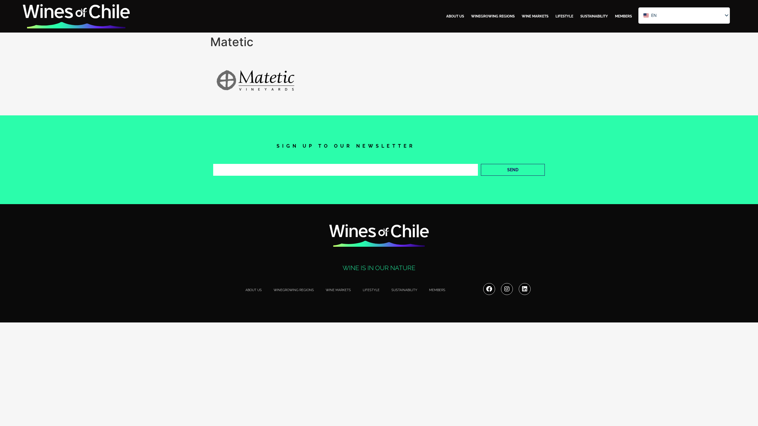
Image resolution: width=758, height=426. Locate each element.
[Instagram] (507, 289)
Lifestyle (564, 16)
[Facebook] (489, 289)
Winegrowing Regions (493, 16)
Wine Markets (535, 16)
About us (455, 16)
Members (623, 16)
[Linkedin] (525, 289)
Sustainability (594, 16)
